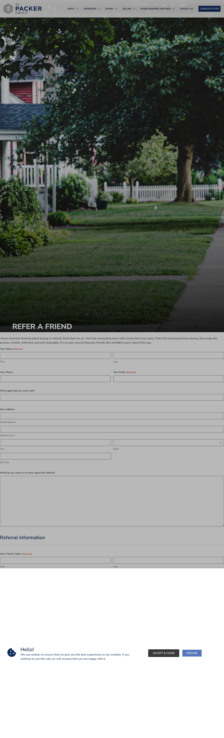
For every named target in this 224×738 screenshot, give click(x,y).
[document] (112, 369)
